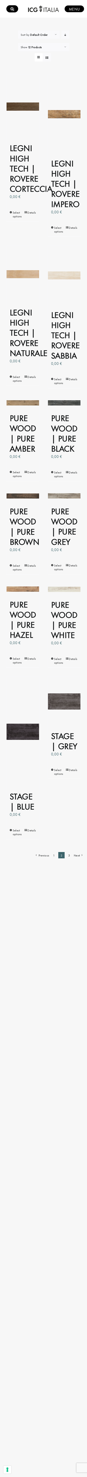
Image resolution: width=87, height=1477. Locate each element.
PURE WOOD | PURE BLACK (64, 432)
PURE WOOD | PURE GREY (64, 525)
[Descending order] (65, 34)
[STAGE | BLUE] (23, 732)
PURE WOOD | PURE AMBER (23, 432)
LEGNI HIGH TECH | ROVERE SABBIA (65, 334)
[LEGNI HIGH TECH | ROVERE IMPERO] (64, 114)
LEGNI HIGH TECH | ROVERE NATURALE (29, 332)
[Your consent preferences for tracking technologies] (7, 1470)
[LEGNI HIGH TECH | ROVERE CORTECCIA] (23, 106)
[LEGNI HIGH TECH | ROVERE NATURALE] (23, 274)
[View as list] (47, 57)
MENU (74, 9)
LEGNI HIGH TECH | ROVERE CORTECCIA (31, 167)
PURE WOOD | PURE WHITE (64, 619)
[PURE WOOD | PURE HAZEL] (23, 589)
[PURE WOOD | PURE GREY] (64, 496)
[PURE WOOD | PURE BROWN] (23, 496)
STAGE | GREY (64, 740)
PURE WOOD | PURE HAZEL (23, 619)
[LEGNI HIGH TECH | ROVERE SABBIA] (64, 275)
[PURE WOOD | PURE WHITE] (64, 589)
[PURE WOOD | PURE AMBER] (23, 403)
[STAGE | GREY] (64, 702)
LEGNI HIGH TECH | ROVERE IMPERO (65, 183)
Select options (17, 214)
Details (31, 212)
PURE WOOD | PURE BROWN (24, 525)
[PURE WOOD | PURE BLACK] (64, 403)
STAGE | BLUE (22, 801)
